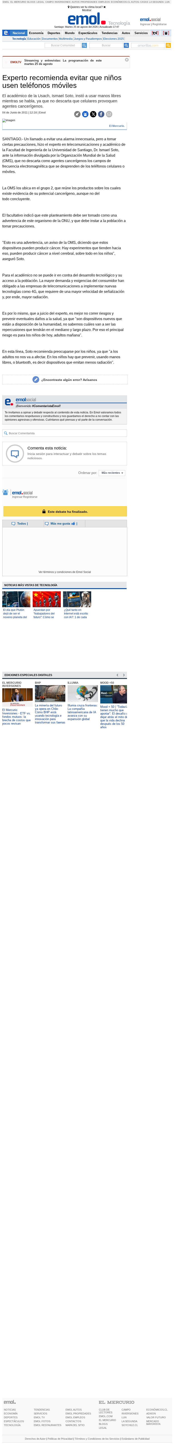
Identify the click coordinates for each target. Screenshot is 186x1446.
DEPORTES (10, 1417)
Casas (144, 2)
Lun (167, 2)
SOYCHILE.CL (130, 1425)
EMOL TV (39, 1417)
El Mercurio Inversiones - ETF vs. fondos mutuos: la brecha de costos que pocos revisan (16, 716)
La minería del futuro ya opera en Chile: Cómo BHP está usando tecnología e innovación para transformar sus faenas (50, 714)
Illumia (73, 682)
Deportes (54, 33)
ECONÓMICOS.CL (157, 1409)
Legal (40, 2)
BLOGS (103, 1424)
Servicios (141, 33)
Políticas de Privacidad (60, 1438)
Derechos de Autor (35, 1438)
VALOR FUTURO (156, 1417)
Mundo (70, 33)
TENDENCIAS (42, 1409)
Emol (6, 2)
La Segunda (156, 2)
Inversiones (63, 2)
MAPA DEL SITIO (75, 1425)
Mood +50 (107, 682)
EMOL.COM (106, 1416)
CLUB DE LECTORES (105, 1411)
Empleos (104, 2)
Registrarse (159, 24)
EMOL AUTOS (74, 1409)
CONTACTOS (73, 1421)
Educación (34, 38)
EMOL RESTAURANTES (47, 1425)
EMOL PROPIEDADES (78, 1413)
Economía (36, 33)
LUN (124, 1417)
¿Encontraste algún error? (69, 380)
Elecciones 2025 (113, 38)
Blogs (31, 2)
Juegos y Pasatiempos (88, 38)
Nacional (19, 33)
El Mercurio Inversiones (11, 684)
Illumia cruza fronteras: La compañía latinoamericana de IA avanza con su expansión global (83, 712)
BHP (38, 682)
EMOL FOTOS (42, 1421)
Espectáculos (87, 33)
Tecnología (19, 38)
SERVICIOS (40, 1413)
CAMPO (126, 1409)
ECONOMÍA (10, 1413)
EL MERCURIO (107, 1420)
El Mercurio (18, 2)
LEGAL (103, 1427)
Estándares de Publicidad (135, 1438)
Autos (76, 2)
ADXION (151, 1413)
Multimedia (66, 38)
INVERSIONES (130, 1413)
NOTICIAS (10, 1409)
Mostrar (86, 10)
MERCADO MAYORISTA (153, 1422)
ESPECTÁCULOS (14, 1421)
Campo (49, 2)
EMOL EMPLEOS (75, 1417)
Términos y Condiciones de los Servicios (97, 1438)
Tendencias (109, 33)
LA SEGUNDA (129, 1421)
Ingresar (145, 24)
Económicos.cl (120, 2)
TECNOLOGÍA (12, 1425)
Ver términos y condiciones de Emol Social (65, 572)
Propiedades (89, 2)
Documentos (50, 38)
